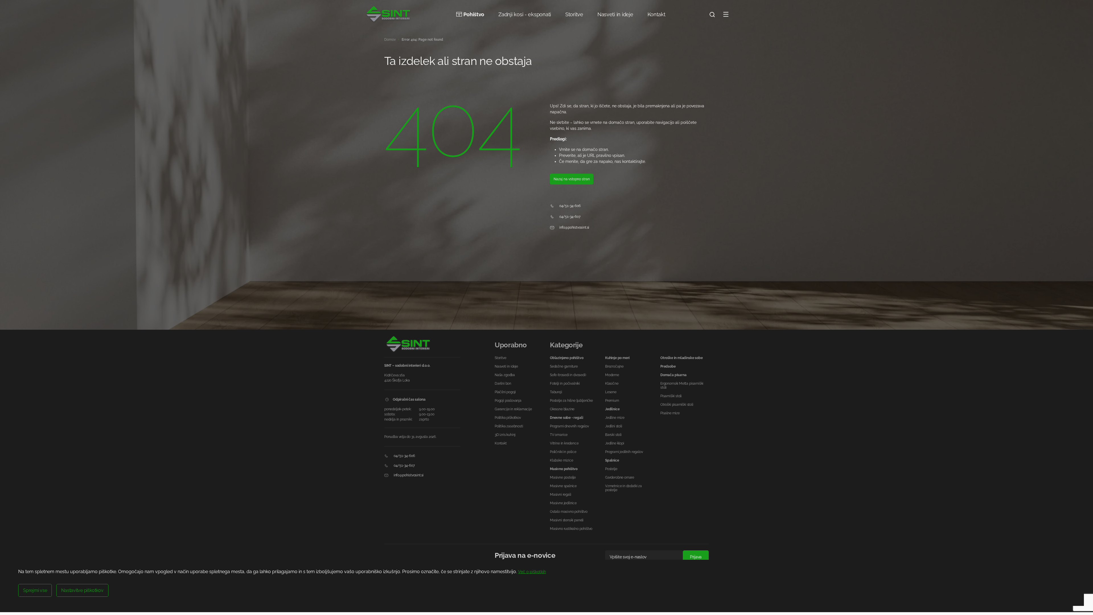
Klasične (612, 384)
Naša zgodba (505, 375)
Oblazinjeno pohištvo (566, 358)
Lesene (611, 392)
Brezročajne (614, 366)
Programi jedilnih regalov (624, 452)
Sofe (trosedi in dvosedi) (568, 375)
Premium (612, 401)
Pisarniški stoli (671, 396)
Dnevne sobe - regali (566, 418)
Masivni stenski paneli (567, 520)
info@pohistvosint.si (573, 227)
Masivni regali (560, 495)
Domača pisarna (673, 375)
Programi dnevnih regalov (569, 426)
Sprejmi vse (35, 590)
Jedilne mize (614, 418)
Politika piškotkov (508, 418)
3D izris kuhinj (505, 435)
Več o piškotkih (532, 571)
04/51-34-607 (569, 217)
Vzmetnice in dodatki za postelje (623, 488)
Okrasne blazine (562, 409)
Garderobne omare (619, 477)
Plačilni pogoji (505, 392)
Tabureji (556, 392)
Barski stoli (613, 435)
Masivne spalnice (563, 486)
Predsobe (668, 366)
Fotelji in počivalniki (565, 384)
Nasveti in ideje (615, 14)
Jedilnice (612, 409)
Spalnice (612, 460)
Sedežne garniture (564, 366)
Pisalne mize (670, 413)
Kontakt (656, 14)
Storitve (574, 14)
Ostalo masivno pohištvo (568, 512)
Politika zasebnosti (509, 426)
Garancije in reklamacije (513, 409)
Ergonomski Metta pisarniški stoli (681, 386)
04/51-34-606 (569, 206)
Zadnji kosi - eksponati (524, 14)
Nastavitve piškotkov (82, 590)
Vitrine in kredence (564, 443)
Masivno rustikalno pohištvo (571, 529)
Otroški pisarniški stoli (676, 405)
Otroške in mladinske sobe (681, 358)
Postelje (611, 469)
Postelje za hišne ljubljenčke (571, 401)
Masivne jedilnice (563, 503)
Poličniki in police (563, 452)
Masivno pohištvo (564, 469)
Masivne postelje (563, 477)
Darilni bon (503, 384)
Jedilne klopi (614, 443)
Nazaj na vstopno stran (572, 179)
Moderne (612, 375)
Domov (390, 40)
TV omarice (559, 435)
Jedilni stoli (613, 426)
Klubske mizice (561, 460)
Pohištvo (473, 14)
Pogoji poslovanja (508, 401)
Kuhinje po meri (617, 358)
